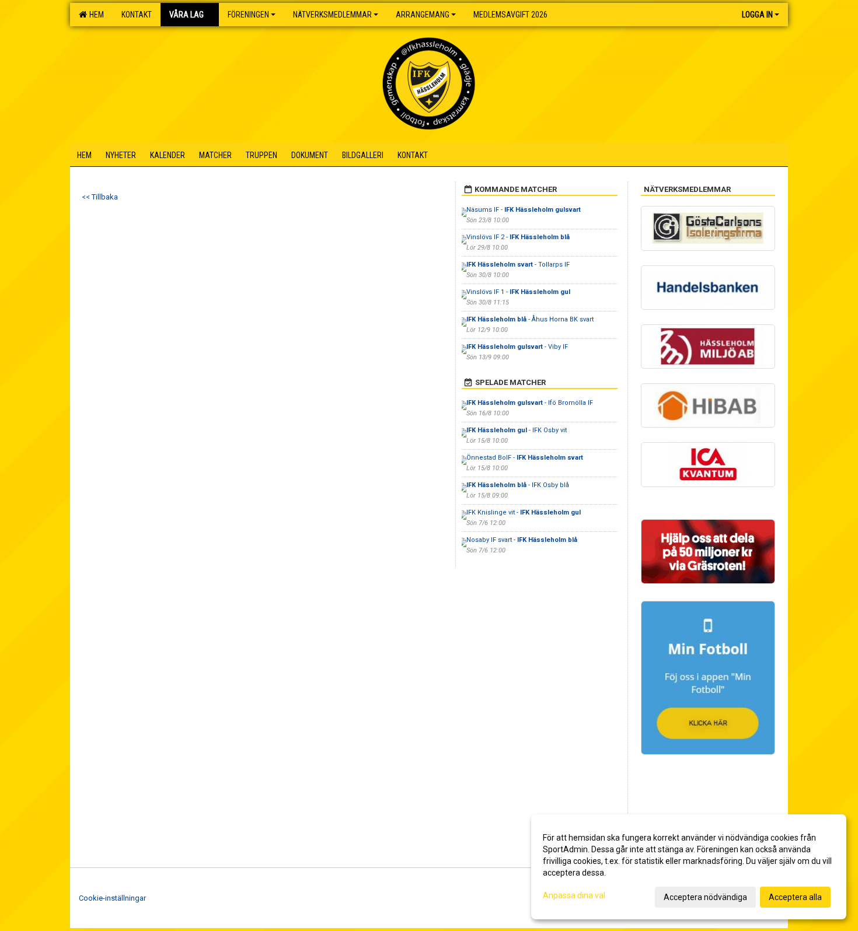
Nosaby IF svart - (521, 540)
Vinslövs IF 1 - (518, 292)
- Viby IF (517, 347)
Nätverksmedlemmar (332, 14)
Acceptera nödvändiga (705, 897)
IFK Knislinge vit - (523, 512)
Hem (95, 14)
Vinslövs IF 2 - (518, 237)
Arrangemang (422, 14)
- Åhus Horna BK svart (530, 319)
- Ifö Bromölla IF (530, 403)
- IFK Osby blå (517, 485)
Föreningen (248, 14)
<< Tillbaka (100, 196)
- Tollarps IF (518, 264)
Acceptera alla (795, 897)
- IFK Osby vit (516, 430)
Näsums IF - (523, 210)
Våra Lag (186, 14)
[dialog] (688, 866)
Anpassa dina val (574, 895)
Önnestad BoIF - (524, 457)
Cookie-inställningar (112, 898)
